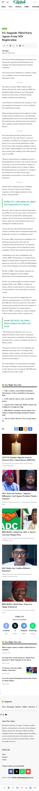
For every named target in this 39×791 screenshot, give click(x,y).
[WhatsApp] (33, 629)
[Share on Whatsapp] (13, 45)
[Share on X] (10, 45)
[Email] (26, 788)
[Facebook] (6, 629)
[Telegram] (24, 629)
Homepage (10, 707)
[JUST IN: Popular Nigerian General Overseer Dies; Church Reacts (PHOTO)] (19, 444)
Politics (24, 707)
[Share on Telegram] (16, 45)
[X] (15, 629)
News (4, 28)
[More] (23, 45)
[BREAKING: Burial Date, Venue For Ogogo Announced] (19, 591)
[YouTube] (6, 714)
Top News (31, 707)
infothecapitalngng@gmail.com (22, 777)
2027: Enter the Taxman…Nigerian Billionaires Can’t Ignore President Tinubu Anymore (19, 496)
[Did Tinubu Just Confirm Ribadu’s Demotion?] (19, 555)
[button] (4, 2)
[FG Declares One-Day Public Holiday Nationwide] (32, 670)
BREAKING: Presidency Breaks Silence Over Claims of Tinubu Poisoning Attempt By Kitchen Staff (19, 413)
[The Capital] (19, 2)
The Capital (5, 50)
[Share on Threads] (20, 45)
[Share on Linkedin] (17, 788)
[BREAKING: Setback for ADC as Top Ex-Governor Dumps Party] (19, 519)
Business (18, 707)
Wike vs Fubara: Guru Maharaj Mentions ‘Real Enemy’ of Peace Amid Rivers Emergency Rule (18, 393)
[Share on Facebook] (7, 45)
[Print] (30, 788)
